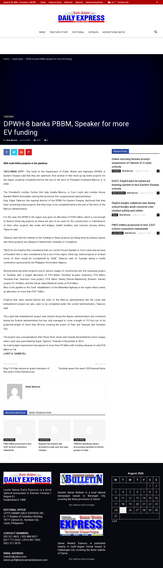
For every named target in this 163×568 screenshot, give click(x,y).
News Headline (119, 193)
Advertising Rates (94, 2)
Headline (116, 171)
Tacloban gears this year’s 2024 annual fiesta (81, 368)
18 (122, 504)
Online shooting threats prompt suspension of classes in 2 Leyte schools (132, 162)
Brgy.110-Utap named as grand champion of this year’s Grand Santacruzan (27, 370)
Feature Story (55, 2)
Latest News (17, 59)
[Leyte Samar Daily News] (81, 16)
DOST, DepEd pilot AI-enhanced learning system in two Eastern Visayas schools (135, 184)
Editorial (68, 2)
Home (6, 59)
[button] (155, 32)
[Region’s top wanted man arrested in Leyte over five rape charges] (54, 430)
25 (122, 510)
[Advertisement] (81, 45)
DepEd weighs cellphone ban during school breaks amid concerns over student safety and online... (133, 206)
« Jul (114, 521)
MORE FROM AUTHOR (40, 413)
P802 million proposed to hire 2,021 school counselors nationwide (17, 447)
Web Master (12, 140)
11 (122, 498)
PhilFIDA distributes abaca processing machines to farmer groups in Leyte (89, 447)
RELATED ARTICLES (15, 413)
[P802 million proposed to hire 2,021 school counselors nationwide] (19, 430)
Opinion (79, 2)
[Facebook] (157, 2)
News (43, 2)
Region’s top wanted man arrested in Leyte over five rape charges (53, 447)
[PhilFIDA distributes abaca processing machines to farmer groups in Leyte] (89, 430)
